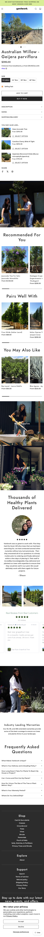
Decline (21, 927)
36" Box (24, 80)
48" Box (32, 80)
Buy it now (22, 99)
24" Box (15, 80)
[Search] (35, 9)
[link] (22, 649)
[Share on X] (7, 172)
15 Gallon (5, 80)
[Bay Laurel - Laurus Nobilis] (15, 369)
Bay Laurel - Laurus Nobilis (12, 386)
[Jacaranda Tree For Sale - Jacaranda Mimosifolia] (15, 259)
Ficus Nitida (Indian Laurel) (12, 332)
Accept (21, 921)
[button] (19, 47)
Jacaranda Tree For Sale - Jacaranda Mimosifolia (11, 277)
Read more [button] (11, 642)
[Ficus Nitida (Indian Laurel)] (15, 315)
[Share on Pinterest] (12, 172)
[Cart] (40, 9)
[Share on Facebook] (2, 172)
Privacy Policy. (12, 916)
